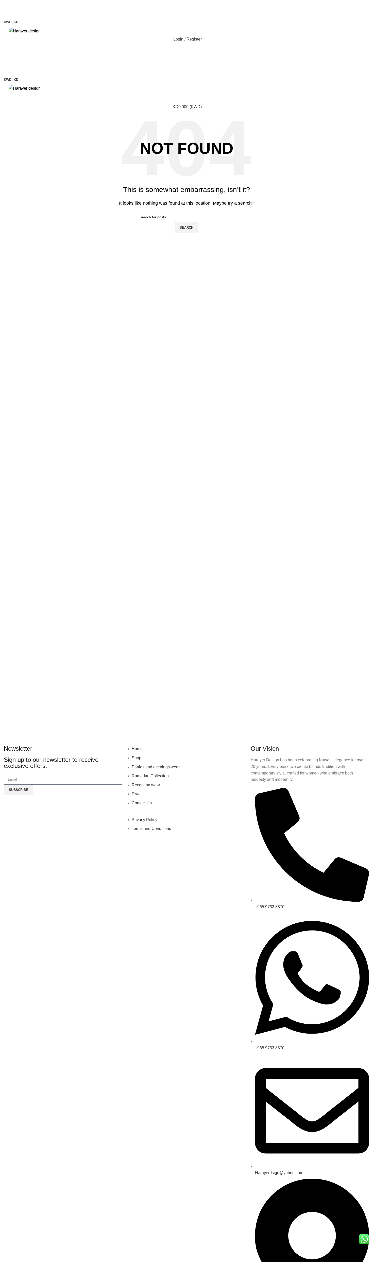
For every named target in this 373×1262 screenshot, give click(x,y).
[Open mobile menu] (186, 12)
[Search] (186, 49)
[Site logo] (25, 31)
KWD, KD (11, 22)
